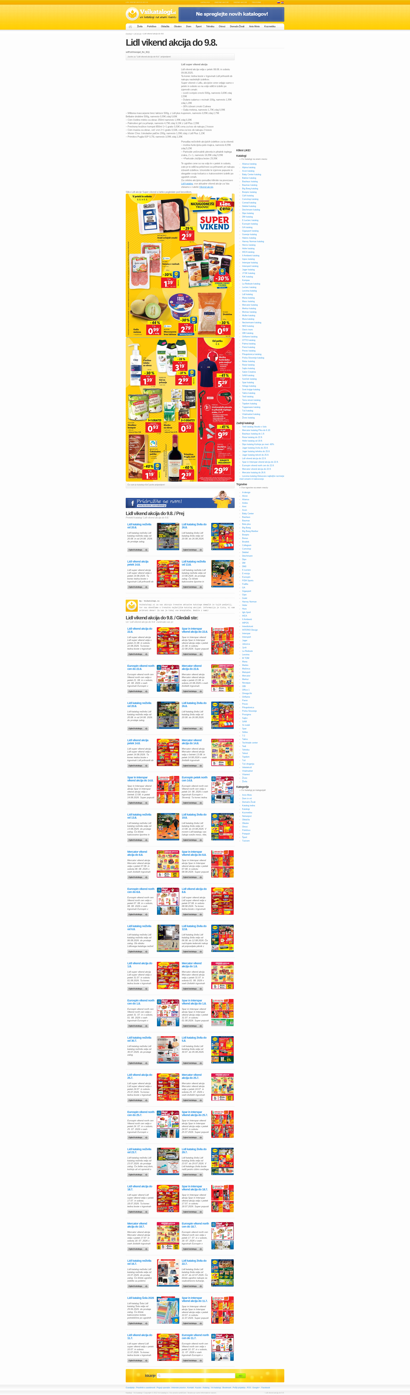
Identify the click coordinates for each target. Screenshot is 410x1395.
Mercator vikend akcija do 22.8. (191, 667)
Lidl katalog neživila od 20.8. (139, 526)
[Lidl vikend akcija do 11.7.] (168, 1347)
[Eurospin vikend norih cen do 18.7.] (222, 1235)
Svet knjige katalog (251, 389)
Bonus (245, 538)
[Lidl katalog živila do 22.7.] (222, 1273)
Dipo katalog (248, 213)
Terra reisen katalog (251, 400)
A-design (246, 492)
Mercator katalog (250, 305)
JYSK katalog (248, 273)
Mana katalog (248, 298)
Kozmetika (269, 26)
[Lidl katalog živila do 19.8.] (222, 826)
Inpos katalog (248, 259)
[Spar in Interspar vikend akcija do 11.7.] (222, 1310)
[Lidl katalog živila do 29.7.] (222, 1161)
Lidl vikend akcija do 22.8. (139, 630)
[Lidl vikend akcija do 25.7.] (168, 1087)
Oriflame (246, 697)
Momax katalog (249, 312)
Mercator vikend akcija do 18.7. (137, 1225)
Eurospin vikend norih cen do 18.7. (195, 1225)
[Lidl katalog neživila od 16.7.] (168, 1273)
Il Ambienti (247, 619)
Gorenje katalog (249, 234)
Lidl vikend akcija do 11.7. (139, 1337)
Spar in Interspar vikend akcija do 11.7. (195, 1299)
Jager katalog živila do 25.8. (255, 448)
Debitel (245, 552)
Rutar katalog (248, 365)
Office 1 (246, 690)
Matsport (246, 672)
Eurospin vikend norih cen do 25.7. (140, 1114)
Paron (245, 700)
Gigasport (246, 591)
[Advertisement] (153, 85)
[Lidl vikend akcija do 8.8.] (222, 901)
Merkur (245, 679)
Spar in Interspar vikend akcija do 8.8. (194, 853)
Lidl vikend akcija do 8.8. (194, 890)
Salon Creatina (249, 372)
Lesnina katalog (249, 291)
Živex (244, 778)
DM (243, 563)
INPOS (245, 623)
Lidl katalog (187, 183)
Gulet (244, 598)
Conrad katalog (249, 202)
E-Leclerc (246, 570)
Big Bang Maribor (250, 531)
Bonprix (245, 534)
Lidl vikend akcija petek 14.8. (137, 563)
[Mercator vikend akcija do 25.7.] (222, 1087)
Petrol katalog (248, 347)
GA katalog (247, 227)
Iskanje (150, 1376)
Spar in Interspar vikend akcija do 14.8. (140, 779)
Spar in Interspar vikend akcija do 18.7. (195, 1188)
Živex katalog (248, 417)
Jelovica (246, 644)
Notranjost (247, 816)
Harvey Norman (249, 601)
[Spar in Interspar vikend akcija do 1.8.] (222, 1012)
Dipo (244, 559)
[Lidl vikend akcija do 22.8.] (168, 640)
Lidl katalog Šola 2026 (140, 1297)
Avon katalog (248, 171)
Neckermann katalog (251, 322)
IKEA (244, 616)
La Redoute (247, 651)
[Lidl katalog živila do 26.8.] (222, 536)
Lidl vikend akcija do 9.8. (171, 42)
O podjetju (130, 1388)
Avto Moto (254, 26)
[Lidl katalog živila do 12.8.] (222, 938)
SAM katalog (248, 375)
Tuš (244, 760)
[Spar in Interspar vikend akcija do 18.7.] (222, 1198)
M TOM (245, 658)
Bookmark (226, 1388)
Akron (245, 496)
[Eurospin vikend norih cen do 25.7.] (168, 1124)
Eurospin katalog (250, 224)
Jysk (244, 647)
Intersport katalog (250, 266)
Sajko (244, 718)
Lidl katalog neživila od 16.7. (139, 1262)
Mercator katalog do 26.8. (254, 472)
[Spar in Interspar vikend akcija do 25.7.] (222, 1124)
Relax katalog (248, 361)
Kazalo (198, 1388)
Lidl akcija (137, 34)
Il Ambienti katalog (250, 255)
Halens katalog (249, 238)
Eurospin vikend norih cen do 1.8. (140, 1002)
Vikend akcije (240, 2)
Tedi (244, 746)
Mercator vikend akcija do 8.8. (137, 853)
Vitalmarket (247, 771)
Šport (198, 26)
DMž (244, 566)
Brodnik (245, 542)
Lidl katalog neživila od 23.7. (139, 1151)
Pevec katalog (248, 351)
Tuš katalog (247, 410)
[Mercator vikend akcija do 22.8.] (222, 678)
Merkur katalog (249, 308)
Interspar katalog (250, 262)
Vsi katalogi (216, 1388)
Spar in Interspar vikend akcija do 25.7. (195, 1114)
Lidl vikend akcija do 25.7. (139, 1076)
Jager (244, 640)
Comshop (246, 549)
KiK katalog (247, 276)
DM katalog (247, 217)
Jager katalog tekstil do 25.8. (255, 455)
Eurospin (246, 577)
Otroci (222, 26)
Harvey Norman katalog (253, 241)
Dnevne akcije (222, 2)
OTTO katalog (248, 340)
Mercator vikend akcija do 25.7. (191, 1076)
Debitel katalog (249, 206)
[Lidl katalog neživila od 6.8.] (168, 938)
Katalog (206, 1388)
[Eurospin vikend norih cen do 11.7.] (222, 1347)
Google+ (256, 1388)
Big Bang (246, 527)
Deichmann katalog (251, 209)
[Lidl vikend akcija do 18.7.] (168, 1198)
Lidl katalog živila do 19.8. (194, 816)
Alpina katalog (248, 167)
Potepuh (246, 834)
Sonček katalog (249, 379)
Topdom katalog (249, 403)
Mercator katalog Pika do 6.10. (256, 430)
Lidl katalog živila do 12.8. (194, 928)
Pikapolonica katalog (251, 354)
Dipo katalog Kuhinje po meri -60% (258, 444)
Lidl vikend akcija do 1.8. (139, 965)
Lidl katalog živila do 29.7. (194, 1151)
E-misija (246, 573)
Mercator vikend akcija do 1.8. (191, 965)
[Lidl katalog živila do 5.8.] (222, 1049)
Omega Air (247, 693)
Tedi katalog (247, 396)
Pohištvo (151, 26)
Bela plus (246, 524)
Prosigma (246, 714)
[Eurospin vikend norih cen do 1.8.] (168, 1012)
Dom (188, 26)
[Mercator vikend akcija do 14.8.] (222, 752)
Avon (244, 510)
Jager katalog (248, 269)
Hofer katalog (248, 248)
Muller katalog (248, 315)
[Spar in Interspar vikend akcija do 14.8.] (168, 789)
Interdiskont (247, 626)
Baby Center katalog (251, 174)
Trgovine (256, 2)
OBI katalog (247, 333)
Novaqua (246, 683)
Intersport (246, 637)
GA (243, 587)
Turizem (246, 841)
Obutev (177, 26)
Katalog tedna (248, 805)
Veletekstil (247, 767)
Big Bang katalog (250, 188)
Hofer (244, 605)
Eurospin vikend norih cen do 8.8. (140, 890)
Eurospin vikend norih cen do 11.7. (195, 1337)
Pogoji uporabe (163, 1388)
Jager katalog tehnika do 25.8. (256, 451)
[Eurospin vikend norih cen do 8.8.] (168, 901)
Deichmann (247, 556)
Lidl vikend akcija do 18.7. (139, 1188)
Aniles (245, 503)
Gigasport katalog (250, 231)
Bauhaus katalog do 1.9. (253, 434)
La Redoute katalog (251, 284)
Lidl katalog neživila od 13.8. (194, 563)
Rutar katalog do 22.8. (252, 437)
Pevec (245, 704)
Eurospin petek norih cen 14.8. (194, 779)
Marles (245, 665)
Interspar (246, 633)
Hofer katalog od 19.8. (252, 441)
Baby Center (248, 513)
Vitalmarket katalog (251, 414)
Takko (245, 739)
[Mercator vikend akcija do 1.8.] (222, 975)
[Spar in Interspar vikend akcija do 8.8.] (222, 864)
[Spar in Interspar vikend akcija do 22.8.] (222, 640)
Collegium (246, 545)
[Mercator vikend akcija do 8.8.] (168, 864)
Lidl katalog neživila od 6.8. (139, 928)
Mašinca (246, 668)
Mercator (246, 676)
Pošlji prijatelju (239, 1388)
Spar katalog (248, 382)
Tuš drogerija (248, 764)
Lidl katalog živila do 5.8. (194, 1039)
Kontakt (190, 1388)
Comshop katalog (250, 199)
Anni (244, 506)
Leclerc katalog (249, 287)
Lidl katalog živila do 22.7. (194, 1262)
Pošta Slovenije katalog (253, 358)
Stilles (245, 732)
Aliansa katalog (249, 164)
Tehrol (245, 753)
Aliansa (245, 499)
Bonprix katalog (249, 192)
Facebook (265, 1388)
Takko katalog (248, 393)
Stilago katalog (249, 386)
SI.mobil (246, 725)
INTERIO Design (250, 630)
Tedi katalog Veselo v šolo (254, 426)
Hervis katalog (248, 245)
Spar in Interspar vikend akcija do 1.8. (194, 1002)
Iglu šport (246, 612)
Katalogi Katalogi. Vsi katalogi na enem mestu (152, 14)
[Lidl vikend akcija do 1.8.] (168, 975)
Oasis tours (247, 329)
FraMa (245, 584)
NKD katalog (248, 326)
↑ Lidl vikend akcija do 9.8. (274, 1393)
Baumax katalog (249, 185)
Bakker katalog (249, 178)
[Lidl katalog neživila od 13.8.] (222, 573)
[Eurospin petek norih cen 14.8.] (222, 789)
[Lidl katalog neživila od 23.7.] (168, 1161)
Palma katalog (248, 343)
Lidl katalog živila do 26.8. (194, 526)
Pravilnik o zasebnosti (145, 1388)
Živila (139, 26)
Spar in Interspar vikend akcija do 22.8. (195, 630)
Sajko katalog (248, 368)
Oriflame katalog (249, 336)
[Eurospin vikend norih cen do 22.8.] (168, 678)
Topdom (246, 757)
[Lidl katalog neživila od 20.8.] (168, 536)
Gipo (244, 594)
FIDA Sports (248, 580)
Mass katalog (248, 301)
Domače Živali (237, 26)
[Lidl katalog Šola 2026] (168, 1310)
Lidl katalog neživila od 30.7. (139, 1039)
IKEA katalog (248, 252)
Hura (244, 609)
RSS (249, 1388)
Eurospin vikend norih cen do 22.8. (140, 667)
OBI (244, 686)
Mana (244, 661)
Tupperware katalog (251, 407)
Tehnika (210, 26)
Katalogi (205, 2)
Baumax (246, 520)
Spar (244, 728)
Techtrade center (250, 742)
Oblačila (165, 26)
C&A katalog (248, 195)
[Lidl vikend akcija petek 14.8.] (168, 573)
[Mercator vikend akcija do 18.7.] (168, 1235)
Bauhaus (246, 517)
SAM (244, 721)
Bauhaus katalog (250, 181)
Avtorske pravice (178, 1388)
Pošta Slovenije (249, 711)
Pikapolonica (248, 707)
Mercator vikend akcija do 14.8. (191, 742)
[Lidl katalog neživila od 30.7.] (168, 1049)
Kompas (246, 280)
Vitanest (246, 774)
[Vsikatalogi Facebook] (231, 21)
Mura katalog (248, 319)
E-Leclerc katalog (250, 220)
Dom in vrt (247, 798)
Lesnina (245, 654)
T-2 (243, 735)
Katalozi (282, 2)
